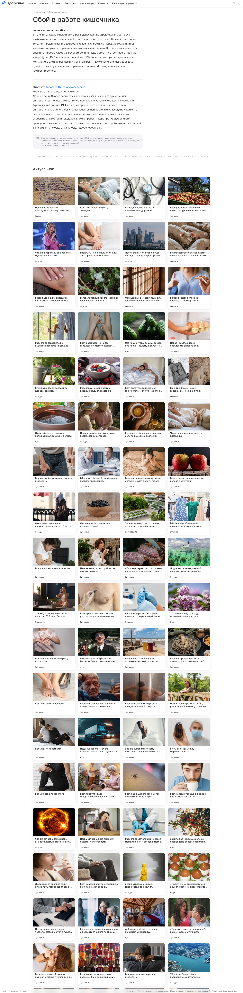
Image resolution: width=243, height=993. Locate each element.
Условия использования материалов (153, 991)
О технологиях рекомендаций (197, 991)
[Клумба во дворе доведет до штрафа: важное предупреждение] (54, 378)
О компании (13, 991)
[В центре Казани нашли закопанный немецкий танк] (189, 378)
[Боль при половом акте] (54, 739)
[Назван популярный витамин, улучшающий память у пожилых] (189, 694)
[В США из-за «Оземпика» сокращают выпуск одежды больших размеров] (189, 513)
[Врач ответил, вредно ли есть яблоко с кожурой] (189, 468)
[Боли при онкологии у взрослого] (54, 559)
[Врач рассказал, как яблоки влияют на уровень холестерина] (189, 198)
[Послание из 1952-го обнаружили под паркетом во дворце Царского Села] (54, 198)
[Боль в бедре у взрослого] (54, 784)
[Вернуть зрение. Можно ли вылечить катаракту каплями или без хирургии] (54, 964)
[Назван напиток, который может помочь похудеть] (99, 559)
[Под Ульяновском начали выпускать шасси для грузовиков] (99, 739)
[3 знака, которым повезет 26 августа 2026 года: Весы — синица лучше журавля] (54, 604)
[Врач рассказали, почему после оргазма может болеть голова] (144, 468)
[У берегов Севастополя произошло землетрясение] (189, 964)
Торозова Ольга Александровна (66, 87)
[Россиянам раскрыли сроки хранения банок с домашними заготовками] (99, 964)
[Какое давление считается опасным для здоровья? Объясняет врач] (144, 198)
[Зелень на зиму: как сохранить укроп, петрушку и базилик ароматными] (144, 513)
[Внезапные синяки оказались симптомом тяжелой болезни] (54, 288)
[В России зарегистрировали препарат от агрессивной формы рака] (144, 604)
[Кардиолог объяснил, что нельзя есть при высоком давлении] (144, 423)
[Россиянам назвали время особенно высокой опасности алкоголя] (144, 649)
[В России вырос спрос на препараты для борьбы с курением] (189, 288)
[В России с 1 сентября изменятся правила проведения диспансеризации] (99, 468)
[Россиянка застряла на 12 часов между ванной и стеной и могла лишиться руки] (144, 829)
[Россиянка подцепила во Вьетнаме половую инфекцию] (54, 333)
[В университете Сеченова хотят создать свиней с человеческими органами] (189, 243)
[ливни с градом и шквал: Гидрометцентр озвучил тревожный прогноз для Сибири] (144, 874)
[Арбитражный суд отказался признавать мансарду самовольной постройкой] (144, 919)
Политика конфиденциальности (225, 991)
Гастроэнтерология (58, 12)
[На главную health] (15, 3)
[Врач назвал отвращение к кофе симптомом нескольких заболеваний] (189, 784)
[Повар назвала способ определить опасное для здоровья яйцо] (189, 333)
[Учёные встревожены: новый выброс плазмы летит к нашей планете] (54, 829)
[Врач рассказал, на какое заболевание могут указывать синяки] (99, 333)
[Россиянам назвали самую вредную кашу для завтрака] (99, 378)
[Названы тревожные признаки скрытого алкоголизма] (99, 829)
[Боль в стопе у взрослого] (54, 694)
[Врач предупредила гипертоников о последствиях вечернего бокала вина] (99, 784)
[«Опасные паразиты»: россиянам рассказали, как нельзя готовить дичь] (144, 559)
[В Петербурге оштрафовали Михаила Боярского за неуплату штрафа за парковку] (99, 649)
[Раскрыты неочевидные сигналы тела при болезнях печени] (99, 243)
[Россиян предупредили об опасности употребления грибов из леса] (189, 649)
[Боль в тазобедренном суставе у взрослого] (54, 468)
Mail (4, 991)
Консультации (39, 12)
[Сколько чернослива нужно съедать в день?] (99, 513)
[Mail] (4, 3)
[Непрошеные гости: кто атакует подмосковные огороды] (99, 423)
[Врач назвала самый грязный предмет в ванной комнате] (144, 694)
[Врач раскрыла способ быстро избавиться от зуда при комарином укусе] (144, 784)
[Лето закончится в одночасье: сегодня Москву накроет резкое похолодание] (144, 243)
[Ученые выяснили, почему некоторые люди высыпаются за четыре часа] (144, 739)
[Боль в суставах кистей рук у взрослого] (54, 649)
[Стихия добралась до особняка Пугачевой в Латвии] (54, 243)
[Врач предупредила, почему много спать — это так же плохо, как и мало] (144, 378)
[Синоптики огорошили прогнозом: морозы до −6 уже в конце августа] (54, 513)
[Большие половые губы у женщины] (99, 198)
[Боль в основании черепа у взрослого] (144, 964)
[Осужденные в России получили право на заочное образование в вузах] (144, 288)
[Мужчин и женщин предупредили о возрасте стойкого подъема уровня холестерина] (99, 919)
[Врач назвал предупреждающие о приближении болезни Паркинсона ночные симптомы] (99, 874)
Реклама (24, 991)
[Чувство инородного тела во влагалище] (189, 423)
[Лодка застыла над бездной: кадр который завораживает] (189, 559)
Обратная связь (176, 991)
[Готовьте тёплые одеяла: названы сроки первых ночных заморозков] (99, 288)
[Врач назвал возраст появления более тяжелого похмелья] (99, 694)
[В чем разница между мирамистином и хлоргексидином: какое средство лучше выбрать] (189, 739)
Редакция (131, 991)
